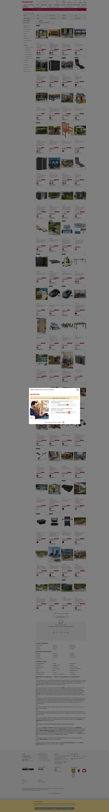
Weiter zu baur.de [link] (62, 404)
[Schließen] (78, 390)
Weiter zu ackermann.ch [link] (62, 412)
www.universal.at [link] (53, 422)
